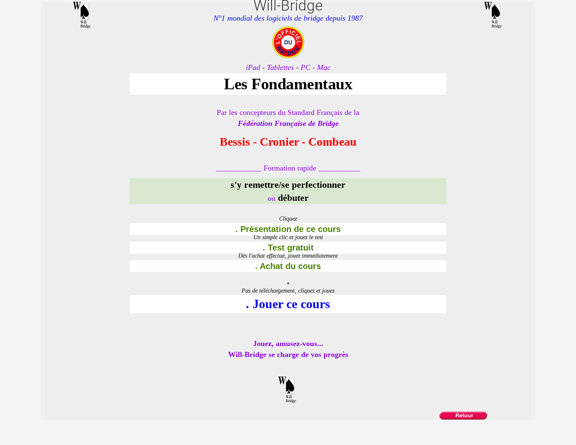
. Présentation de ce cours (288, 229)
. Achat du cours (288, 266)
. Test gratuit (288, 247)
